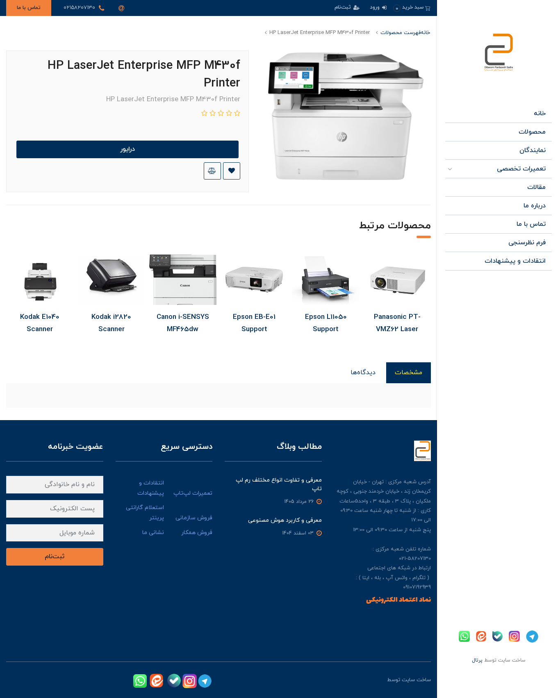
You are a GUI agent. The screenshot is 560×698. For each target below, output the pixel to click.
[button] (412, 7)
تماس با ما (29, 7)
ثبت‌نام (344, 7)
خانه (540, 113)
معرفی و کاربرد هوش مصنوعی (285, 520)
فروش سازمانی (193, 518)
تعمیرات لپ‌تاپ (192, 493)
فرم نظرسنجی (527, 242)
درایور (127, 149)
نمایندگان (532, 150)
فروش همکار (196, 533)
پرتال (477, 660)
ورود (375, 7)
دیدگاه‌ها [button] (363, 372)
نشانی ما (153, 533)
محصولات (532, 131)
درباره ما (535, 205)
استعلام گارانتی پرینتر (145, 513)
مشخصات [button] (408, 372)
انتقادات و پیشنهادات (515, 261)
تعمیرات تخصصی (521, 168)
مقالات (536, 187)
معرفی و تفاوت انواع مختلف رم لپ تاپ (279, 484)
